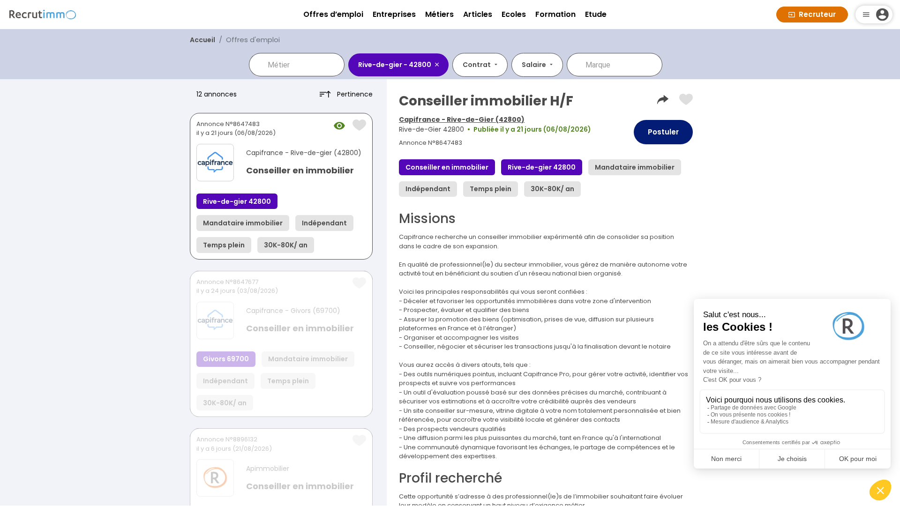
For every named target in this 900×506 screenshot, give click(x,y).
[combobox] (303, 64)
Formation (555, 14)
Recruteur (817, 14)
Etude (596, 14)
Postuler (663, 132)
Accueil (202, 40)
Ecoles (514, 14)
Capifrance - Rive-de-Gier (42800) (462, 119)
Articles (477, 14)
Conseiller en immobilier (300, 170)
